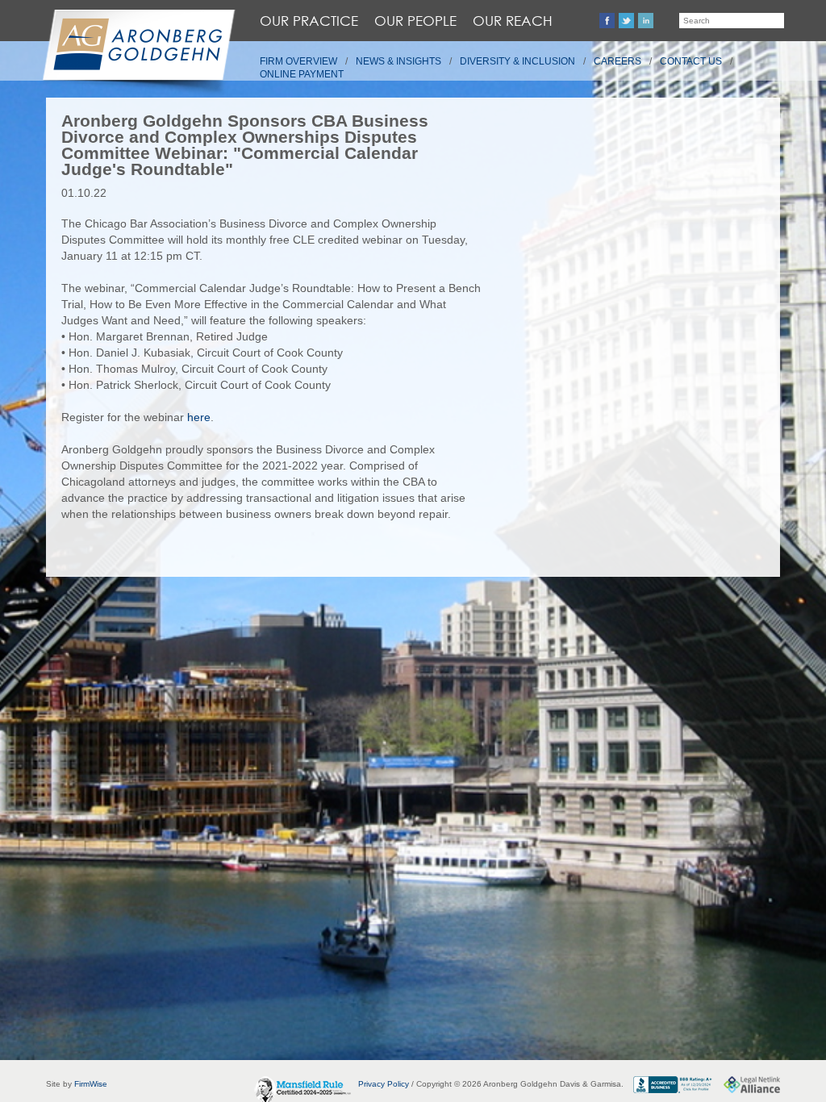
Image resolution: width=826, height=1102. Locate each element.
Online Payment (302, 74)
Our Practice (309, 20)
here (199, 417)
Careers (617, 61)
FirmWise (90, 1083)
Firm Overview (298, 61)
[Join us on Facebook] (607, 20)
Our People (415, 20)
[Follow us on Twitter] (626, 20)
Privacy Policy (383, 1083)
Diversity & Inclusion (517, 61)
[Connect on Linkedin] (645, 20)
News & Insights (398, 61)
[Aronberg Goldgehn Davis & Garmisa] (138, 53)
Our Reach (513, 20)
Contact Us (691, 61)
